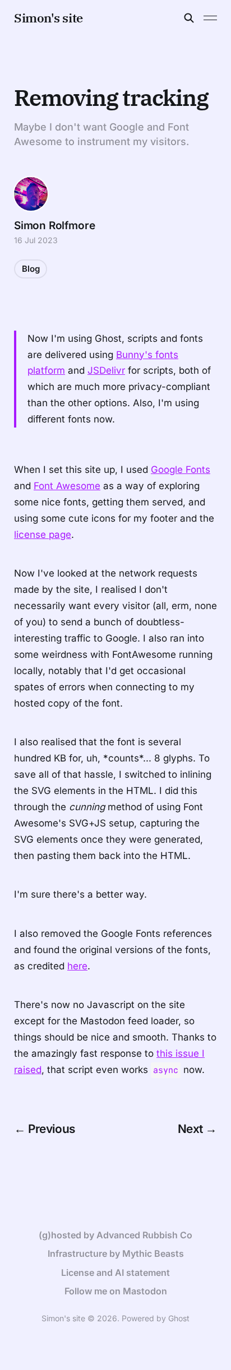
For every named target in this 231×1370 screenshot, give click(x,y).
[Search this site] (189, 18)
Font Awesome (67, 485)
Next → (198, 1129)
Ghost (179, 1318)
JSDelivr (106, 370)
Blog (30, 268)
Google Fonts (180, 469)
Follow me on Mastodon (115, 1291)
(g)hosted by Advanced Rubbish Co (115, 1235)
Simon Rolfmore (54, 225)
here (77, 966)
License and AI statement (115, 1272)
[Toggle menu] (210, 18)
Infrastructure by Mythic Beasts (116, 1253)
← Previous (44, 1129)
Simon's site (48, 18)
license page (42, 534)
